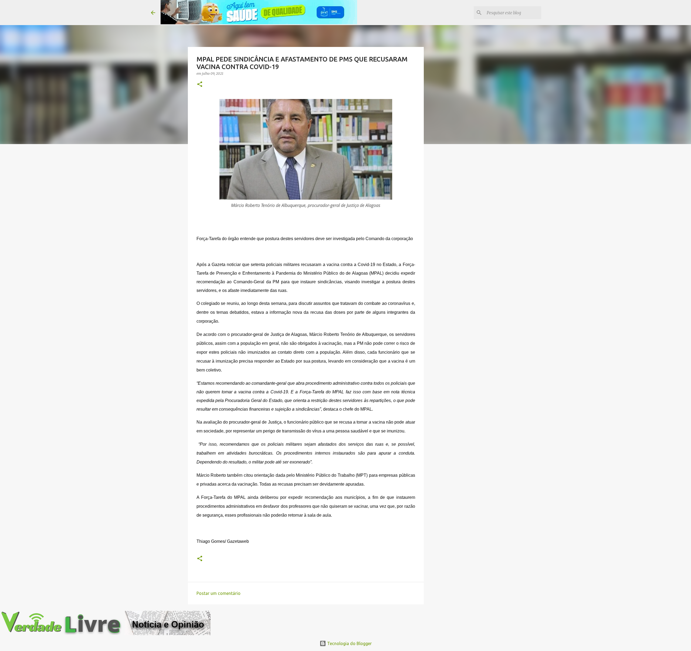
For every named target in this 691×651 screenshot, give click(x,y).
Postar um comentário (219, 593)
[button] (200, 84)
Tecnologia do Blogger (349, 643)
